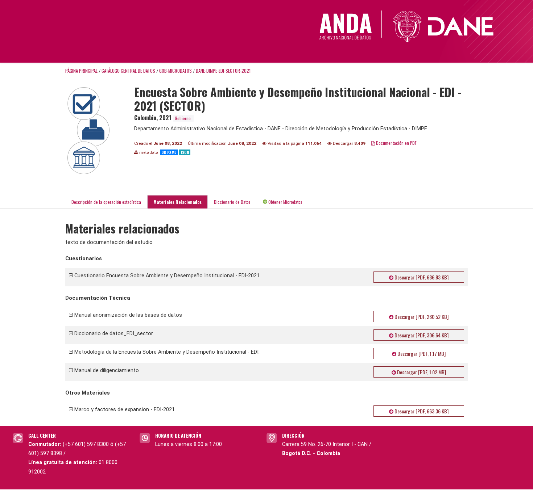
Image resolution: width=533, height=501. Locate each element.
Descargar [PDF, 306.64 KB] (421, 335)
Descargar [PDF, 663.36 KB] (421, 411)
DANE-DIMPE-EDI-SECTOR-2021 (223, 70)
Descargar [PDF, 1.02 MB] (421, 372)
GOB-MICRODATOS (175, 70)
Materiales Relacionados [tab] (177, 202)
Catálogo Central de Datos (128, 70)
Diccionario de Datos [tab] (232, 202)
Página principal (81, 70)
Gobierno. (183, 118)
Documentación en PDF (396, 143)
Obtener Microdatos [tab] (284, 202)
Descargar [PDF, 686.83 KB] (421, 277)
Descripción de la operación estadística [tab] (106, 202)
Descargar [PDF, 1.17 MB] (421, 353)
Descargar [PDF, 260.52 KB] (421, 316)
